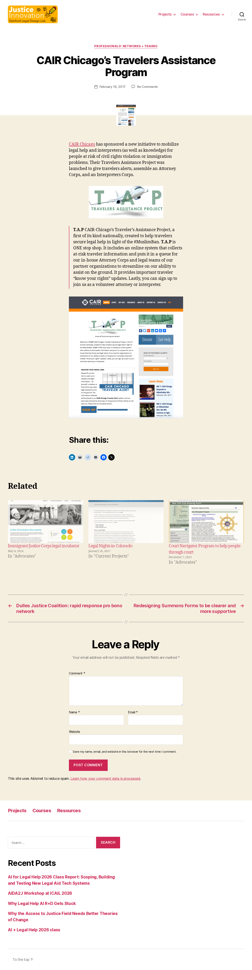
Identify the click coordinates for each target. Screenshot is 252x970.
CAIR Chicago (82, 144)
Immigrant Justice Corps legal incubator (43, 546)
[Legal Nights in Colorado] (126, 521)
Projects (165, 14)
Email (133, 712)
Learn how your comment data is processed (105, 778)
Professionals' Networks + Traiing (126, 46)
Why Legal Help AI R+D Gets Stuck (42, 903)
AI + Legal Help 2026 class (34, 929)
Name (74, 712)
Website (74, 732)
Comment (77, 673)
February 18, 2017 (113, 87)
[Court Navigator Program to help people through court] (206, 521)
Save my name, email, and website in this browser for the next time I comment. (124, 751)
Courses (187, 14)
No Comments (147, 87)
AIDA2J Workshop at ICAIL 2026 (40, 893)
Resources (211, 14)
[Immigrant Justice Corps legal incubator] (45, 521)
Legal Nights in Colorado (110, 546)
